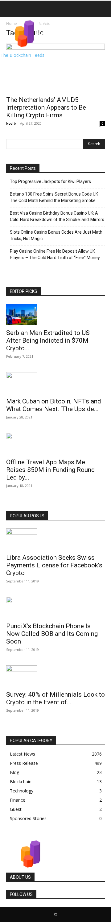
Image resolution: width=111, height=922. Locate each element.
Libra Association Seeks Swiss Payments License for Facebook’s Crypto (54, 565)
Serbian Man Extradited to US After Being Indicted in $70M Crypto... (48, 340)
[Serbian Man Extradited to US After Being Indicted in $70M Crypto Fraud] (55, 314)
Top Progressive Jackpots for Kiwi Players (50, 181)
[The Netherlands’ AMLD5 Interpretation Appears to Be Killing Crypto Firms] (55, 68)
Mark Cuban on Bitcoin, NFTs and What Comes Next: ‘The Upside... (53, 405)
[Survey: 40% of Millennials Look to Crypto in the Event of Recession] (55, 676)
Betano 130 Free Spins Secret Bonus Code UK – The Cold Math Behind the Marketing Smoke (56, 197)
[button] (10, 9)
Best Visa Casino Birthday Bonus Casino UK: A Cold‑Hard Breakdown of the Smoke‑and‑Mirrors (57, 216)
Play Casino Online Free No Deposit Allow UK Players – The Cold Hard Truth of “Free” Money (55, 254)
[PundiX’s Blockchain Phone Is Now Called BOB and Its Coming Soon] (55, 607)
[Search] (102, 9)
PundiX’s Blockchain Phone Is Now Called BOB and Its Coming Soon (52, 633)
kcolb (11, 123)
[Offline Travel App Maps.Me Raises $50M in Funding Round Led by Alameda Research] (55, 443)
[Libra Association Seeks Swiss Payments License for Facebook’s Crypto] (55, 539)
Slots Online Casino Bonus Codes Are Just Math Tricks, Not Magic (56, 235)
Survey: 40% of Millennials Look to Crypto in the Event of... (55, 698)
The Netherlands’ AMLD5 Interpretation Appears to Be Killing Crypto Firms (46, 107)
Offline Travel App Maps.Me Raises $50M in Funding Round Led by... (50, 469)
